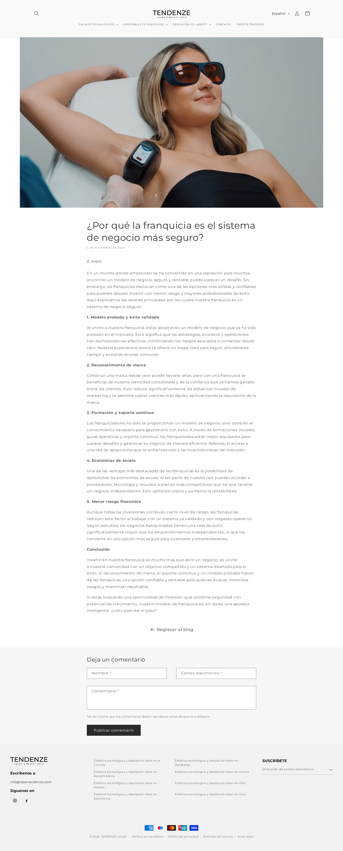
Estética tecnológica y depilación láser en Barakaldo (206, 763)
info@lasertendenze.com (31, 782)
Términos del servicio (218, 836)
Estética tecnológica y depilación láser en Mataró (125, 785)
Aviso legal (245, 836)
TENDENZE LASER (114, 836)
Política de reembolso (148, 836)
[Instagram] (15, 800)
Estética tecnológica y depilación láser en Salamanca (125, 796)
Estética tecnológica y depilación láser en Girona (212, 772)
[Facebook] (26, 800)
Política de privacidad (183, 836)
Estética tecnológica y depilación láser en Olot (210, 783)
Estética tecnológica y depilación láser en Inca (210, 794)
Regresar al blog (175, 629)
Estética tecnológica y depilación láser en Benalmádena (125, 774)
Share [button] (96, 261)
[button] (37, 13)
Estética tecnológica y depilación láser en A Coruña (127, 763)
